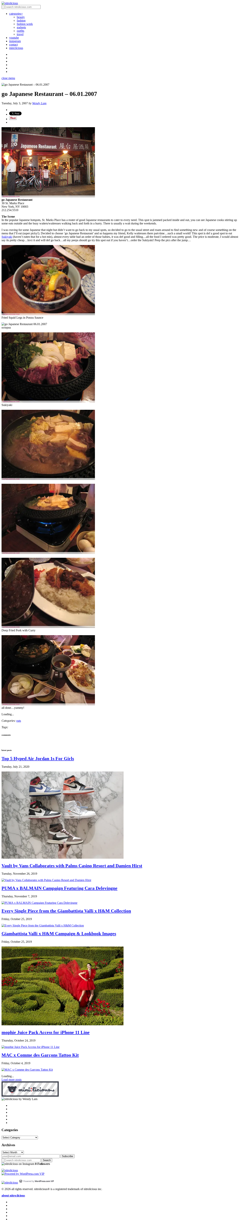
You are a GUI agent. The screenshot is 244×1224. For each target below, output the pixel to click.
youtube (14, 37)
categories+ (16, 13)
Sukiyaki (7, 236)
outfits (20, 30)
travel (20, 34)
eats (18, 720)
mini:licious (16, 48)
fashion (21, 20)
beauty (21, 17)
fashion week (25, 24)
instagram (15, 41)
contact (13, 44)
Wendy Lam (39, 103)
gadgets (21, 27)
